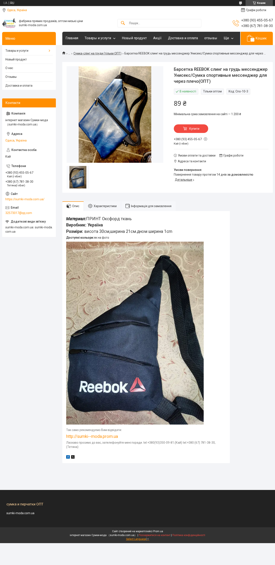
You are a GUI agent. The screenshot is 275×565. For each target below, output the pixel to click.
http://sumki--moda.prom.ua (92, 436)
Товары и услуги (98, 38)
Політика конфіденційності (188, 535)
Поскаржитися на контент (154, 535)
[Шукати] (123, 23)
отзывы (210, 38)
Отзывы (11, 76)
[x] (73, 457)
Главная (72, 38)
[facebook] (68, 457)
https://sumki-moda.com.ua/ (24, 199)
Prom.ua (158, 531)
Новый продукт (134, 38)
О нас (9, 68)
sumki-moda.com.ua (20, 513)
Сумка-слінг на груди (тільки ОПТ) (97, 53)
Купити (194, 128)
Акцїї (157, 38)
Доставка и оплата (183, 38)
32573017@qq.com (18, 213)
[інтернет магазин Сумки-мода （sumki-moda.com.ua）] (9, 23)
